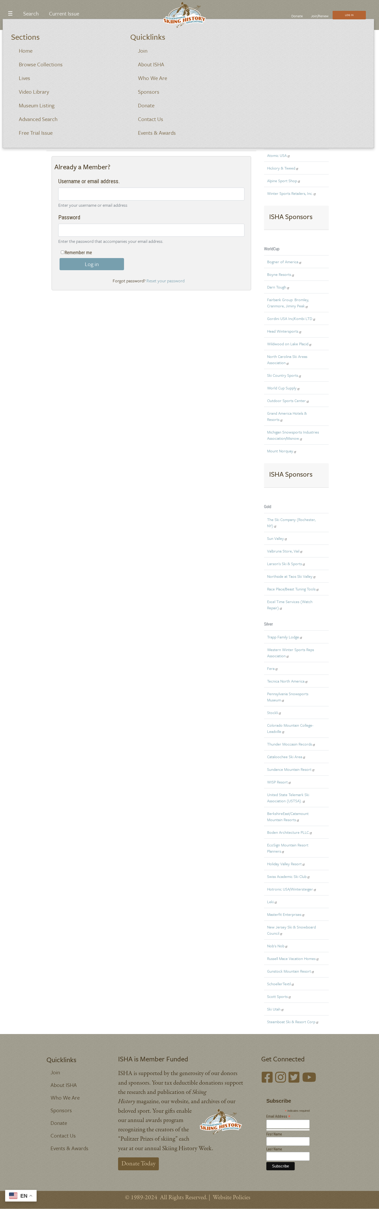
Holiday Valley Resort (284, 864)
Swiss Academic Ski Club (287, 876)
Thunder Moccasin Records (289, 744)
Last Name (274, 1149)
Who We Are (152, 78)
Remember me (78, 252)
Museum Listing (36, 105)
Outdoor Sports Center (286, 400)
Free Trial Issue (36, 133)
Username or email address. (89, 181)
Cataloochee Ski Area (284, 756)
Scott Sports (277, 996)
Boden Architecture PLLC (288, 832)
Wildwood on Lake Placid (287, 344)
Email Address (278, 1116)
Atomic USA (277, 155)
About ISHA (151, 64)
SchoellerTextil (279, 984)
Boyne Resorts (279, 274)
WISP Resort (277, 782)
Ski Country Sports (282, 375)
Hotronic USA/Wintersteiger (290, 889)
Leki (270, 901)
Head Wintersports (282, 331)
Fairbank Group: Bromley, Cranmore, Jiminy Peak (288, 303)
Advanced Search (38, 119)
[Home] (187, 15)
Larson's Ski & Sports (284, 563)
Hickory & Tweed (281, 168)
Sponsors (148, 91)
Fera (271, 668)
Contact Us (150, 119)
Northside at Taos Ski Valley (289, 576)
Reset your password (165, 280)
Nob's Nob (275, 946)
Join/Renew (319, 16)
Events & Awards (157, 133)
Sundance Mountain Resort (289, 769)
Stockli (272, 712)
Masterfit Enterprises (284, 914)
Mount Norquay (280, 451)
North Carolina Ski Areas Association (287, 359)
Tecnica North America (285, 681)
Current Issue (64, 13)
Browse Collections (41, 64)
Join (142, 50)
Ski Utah (274, 1009)
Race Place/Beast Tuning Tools (291, 589)
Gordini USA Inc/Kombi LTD (289, 318)
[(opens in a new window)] (267, 1078)
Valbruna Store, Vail (283, 551)
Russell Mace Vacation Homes (291, 958)
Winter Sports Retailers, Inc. (290, 193)
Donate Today (138, 1163)
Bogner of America (282, 262)
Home (25, 50)
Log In (349, 15)
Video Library (34, 91)
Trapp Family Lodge (283, 637)
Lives (24, 78)
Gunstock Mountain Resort (289, 971)
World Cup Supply (281, 388)
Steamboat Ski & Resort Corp (291, 1021)
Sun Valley (275, 538)
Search (31, 13)
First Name (274, 1134)
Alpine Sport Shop (282, 180)
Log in (92, 264)
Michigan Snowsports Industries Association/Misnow (293, 435)
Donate (146, 105)
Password (69, 217)
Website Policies (231, 1197)
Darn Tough (276, 287)
